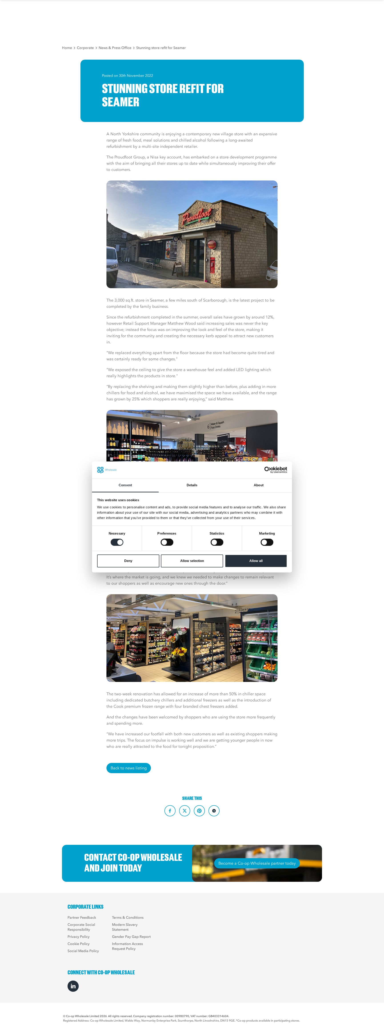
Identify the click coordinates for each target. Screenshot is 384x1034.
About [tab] (259, 485)
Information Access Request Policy (127, 946)
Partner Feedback (82, 917)
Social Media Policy (83, 951)
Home (67, 47)
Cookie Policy (79, 943)
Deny (128, 561)
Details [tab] (192, 485)
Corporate (85, 47)
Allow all (256, 561)
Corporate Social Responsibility (81, 927)
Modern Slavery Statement (125, 927)
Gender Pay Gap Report (131, 936)
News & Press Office (115, 47)
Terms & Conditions (128, 917)
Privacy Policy (79, 936)
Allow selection (192, 561)
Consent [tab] (125, 485)
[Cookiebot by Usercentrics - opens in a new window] (267, 470)
